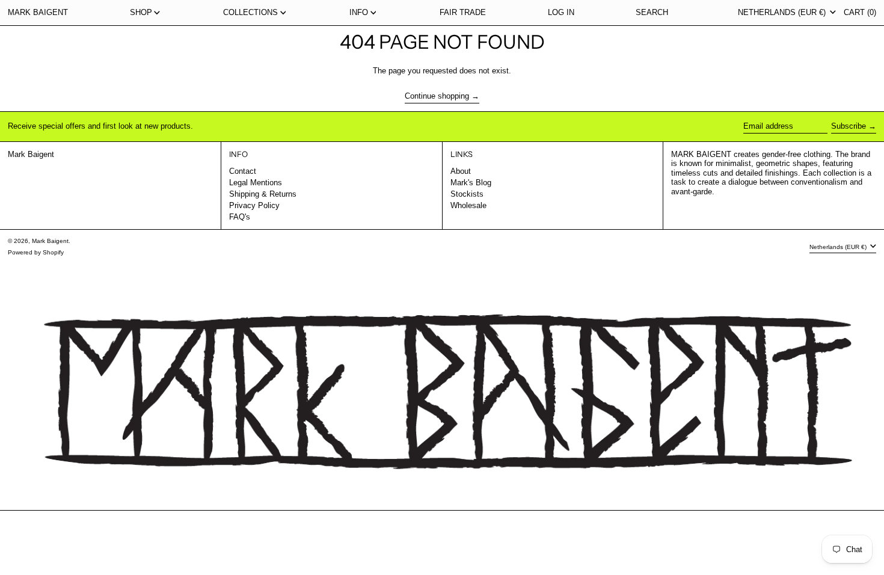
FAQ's (239, 216)
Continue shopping (437, 95)
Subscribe (848, 126)
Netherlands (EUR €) (783, 12)
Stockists (466, 193)
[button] (652, 12)
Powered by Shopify (36, 252)
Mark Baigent (38, 12)
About (460, 171)
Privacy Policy (254, 205)
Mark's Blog (470, 182)
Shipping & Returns (262, 193)
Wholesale (468, 205)
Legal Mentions (255, 182)
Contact (242, 171)
